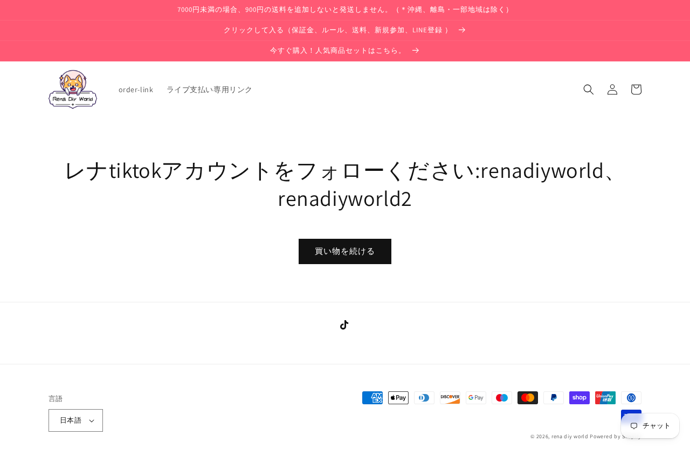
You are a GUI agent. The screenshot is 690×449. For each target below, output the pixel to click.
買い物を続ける (345, 251)
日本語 (70, 420)
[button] (589, 89)
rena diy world (570, 436)
